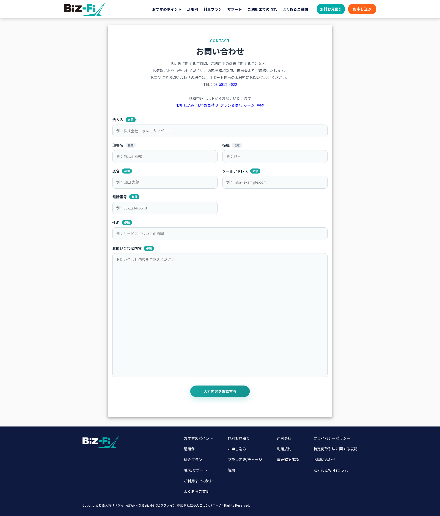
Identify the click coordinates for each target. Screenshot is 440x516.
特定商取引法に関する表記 (336, 448)
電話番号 (124, 196)
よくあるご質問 (295, 9)
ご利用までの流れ (262, 9)
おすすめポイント (167, 9)
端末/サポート (195, 470)
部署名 (122, 145)
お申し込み (362, 9)
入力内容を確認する (220, 391)
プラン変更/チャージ (237, 105)
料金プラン (213, 9)
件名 (121, 222)
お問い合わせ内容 (132, 248)
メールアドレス (240, 171)
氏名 (121, 171)
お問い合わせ (325, 459)
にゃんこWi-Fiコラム (331, 470)
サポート (234, 9)
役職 (231, 145)
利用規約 (284, 448)
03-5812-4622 (225, 84)
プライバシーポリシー (332, 438)
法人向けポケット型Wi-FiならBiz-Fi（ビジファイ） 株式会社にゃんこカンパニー (160, 505)
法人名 (122, 119)
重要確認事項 (288, 459)
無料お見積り (331, 9)
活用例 (192, 9)
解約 (260, 105)
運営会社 (284, 438)
